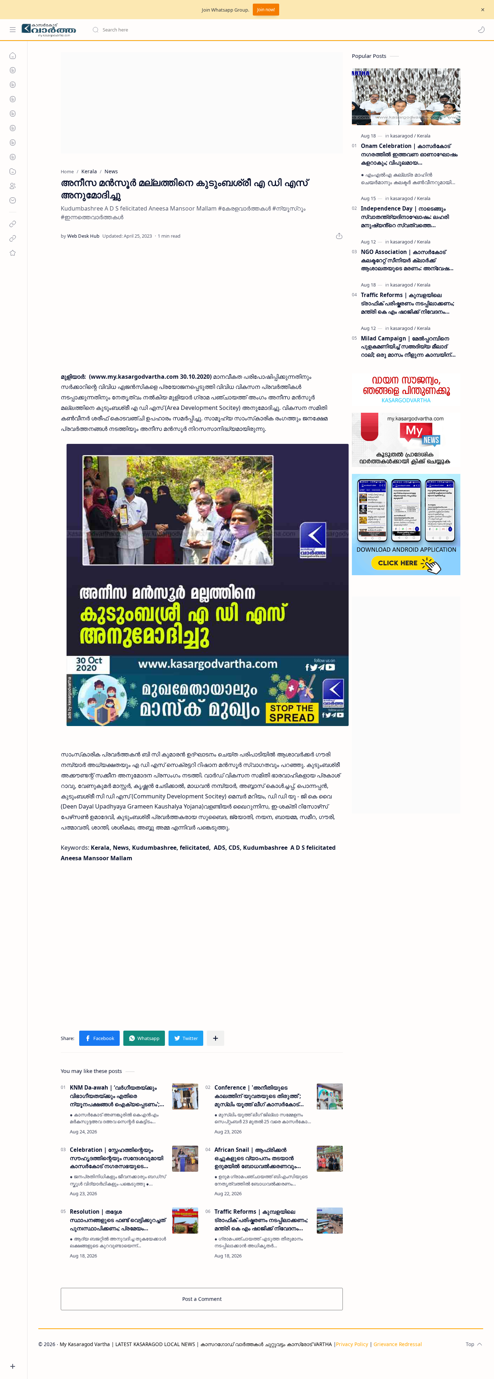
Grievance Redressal (398, 1344)
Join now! (266, 10)
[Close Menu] (483, 10)
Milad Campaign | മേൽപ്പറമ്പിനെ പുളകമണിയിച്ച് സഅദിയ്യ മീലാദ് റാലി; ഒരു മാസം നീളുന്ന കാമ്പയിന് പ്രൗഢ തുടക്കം (406, 347)
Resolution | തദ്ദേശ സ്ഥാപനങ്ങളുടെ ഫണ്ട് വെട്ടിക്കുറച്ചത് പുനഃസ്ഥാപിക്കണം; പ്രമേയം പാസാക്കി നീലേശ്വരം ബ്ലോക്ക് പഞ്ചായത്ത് (117, 1220)
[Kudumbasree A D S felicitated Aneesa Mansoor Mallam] (208, 585)
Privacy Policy (352, 1344)
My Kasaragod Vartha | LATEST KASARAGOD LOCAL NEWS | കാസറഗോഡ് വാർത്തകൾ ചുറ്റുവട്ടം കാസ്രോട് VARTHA (196, 1344)
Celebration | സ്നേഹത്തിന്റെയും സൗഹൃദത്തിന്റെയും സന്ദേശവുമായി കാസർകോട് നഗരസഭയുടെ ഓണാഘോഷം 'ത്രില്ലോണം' (116, 1158)
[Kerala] (423, 135)
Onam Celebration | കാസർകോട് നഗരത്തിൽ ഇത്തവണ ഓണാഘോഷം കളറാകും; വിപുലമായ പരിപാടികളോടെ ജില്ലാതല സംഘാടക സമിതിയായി (409, 154)
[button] (481, 29)
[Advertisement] (202, 102)
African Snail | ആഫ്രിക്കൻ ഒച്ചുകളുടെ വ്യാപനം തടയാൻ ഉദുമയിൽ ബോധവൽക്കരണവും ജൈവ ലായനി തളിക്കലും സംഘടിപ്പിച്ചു (255, 1158)
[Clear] (206, 29)
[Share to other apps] (215, 1038)
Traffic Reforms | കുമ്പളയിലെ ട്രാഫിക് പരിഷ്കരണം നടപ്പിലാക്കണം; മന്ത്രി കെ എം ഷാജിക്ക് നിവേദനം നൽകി (261, 1220)
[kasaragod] (403, 135)
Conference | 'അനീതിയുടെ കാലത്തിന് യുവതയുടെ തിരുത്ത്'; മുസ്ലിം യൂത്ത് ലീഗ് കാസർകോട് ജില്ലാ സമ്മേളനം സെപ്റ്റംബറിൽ (257, 1096)
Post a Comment (202, 1298)
